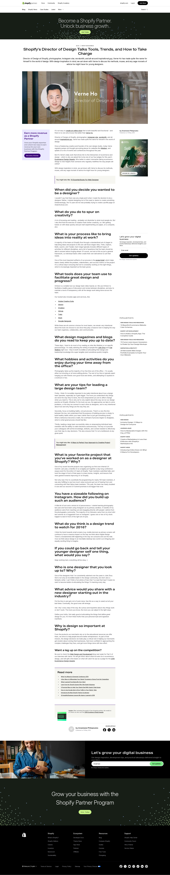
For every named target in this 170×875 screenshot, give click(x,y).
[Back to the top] (24, 835)
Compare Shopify (104, 841)
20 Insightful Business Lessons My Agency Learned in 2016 (78, 695)
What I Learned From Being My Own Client (73, 682)
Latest (53, 9)
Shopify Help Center (130, 837)
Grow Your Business (87, 45)
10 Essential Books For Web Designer (85, 180)
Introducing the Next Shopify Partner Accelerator (75, 692)
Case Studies (44, 9)
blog (77, 45)
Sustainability (52, 855)
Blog (23, 9)
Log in (133, 3)
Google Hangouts (64, 321)
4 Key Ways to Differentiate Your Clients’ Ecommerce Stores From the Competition (85, 679)
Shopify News (32, 9)
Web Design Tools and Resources (132, 322)
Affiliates (76, 852)
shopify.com (124, 3)
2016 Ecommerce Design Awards (94, 712)
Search (143, 9)
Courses (101, 848)
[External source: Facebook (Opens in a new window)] (104, 729)
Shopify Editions (53, 841)
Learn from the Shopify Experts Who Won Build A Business (78, 684)
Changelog (102, 855)
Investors (51, 848)
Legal (57, 866)
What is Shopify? (53, 837)
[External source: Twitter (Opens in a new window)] (109, 729)
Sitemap (77, 866)
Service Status (129, 848)
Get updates (133, 255)
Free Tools (102, 852)
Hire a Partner (128, 845)
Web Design (124, 419)
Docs (43, 3)
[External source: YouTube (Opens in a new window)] (129, 866)
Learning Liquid (125, 428)
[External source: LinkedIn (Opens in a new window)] (113, 729)
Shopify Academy (63, 3)
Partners (76, 848)
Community (51, 3)
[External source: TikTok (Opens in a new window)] (138, 866)
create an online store (74, 131)
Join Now (143, 3)
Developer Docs (78, 837)
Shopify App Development (129, 331)
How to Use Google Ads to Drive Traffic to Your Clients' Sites (79, 690)
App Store (76, 845)
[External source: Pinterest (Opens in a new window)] (146, 866)
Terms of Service (46, 866)
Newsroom (51, 852)
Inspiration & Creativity (128, 348)
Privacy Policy (66, 866)
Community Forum (130, 841)
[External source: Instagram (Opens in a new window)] (133, 866)
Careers (50, 845)
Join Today (85, 32)
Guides (101, 845)
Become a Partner (32, 155)
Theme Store (77, 841)
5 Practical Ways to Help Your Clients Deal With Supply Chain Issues (80, 687)
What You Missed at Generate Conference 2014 (74, 676)
